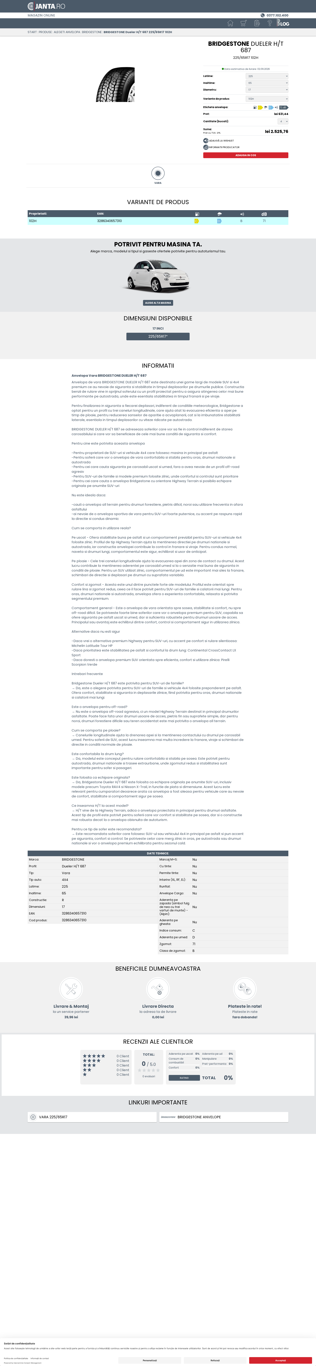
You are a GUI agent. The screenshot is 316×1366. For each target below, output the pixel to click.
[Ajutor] (269, 23)
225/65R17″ (158, 336)
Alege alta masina (158, 303)
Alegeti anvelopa (67, 32)
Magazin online (41, 15)
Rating (184, 1078)
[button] (256, 23)
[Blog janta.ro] (283, 23)
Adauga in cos (246, 155)
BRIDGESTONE (92, 32)
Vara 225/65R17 (53, 1117)
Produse (45, 32)
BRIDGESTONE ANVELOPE (199, 1117)
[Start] (230, 23)
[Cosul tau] (243, 23)
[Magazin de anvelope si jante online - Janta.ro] (158, 6)
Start (32, 32)
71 (264, 221)
